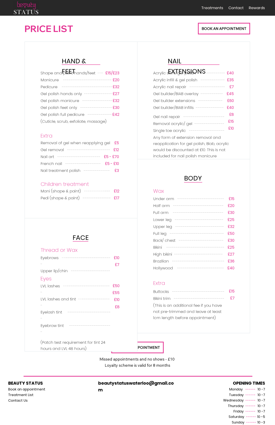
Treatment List (20, 394)
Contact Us (18, 400)
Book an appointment (26, 389)
